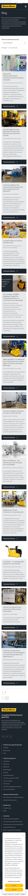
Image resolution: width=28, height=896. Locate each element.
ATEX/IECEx (6, 784)
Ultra (4, 753)
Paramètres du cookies (14, 881)
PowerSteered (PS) (8, 775)
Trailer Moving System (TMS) (11, 778)
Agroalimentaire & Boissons (10, 303)
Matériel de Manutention (10, 800)
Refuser (14, 889)
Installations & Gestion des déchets (12, 305)
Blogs (4, 811)
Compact (5, 747)
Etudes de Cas (7, 808)
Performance (6, 750)
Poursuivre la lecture (9, 106)
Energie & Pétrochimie (9, 311)
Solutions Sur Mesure (9, 789)
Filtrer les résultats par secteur (10, 39)
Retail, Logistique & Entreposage (12, 317)
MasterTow (6, 767)
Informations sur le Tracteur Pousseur (13, 797)
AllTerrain (5, 772)
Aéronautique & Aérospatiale (11, 194)
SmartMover (6, 761)
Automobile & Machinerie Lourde (12, 138)
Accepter (14, 885)
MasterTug (6, 764)
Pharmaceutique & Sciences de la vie (13, 83)
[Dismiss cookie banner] (22, 836)
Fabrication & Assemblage (10, 247)
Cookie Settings (5, 1)
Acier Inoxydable (7, 781)
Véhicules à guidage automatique (12, 786)
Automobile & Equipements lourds (12, 821)
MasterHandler (7, 769)
